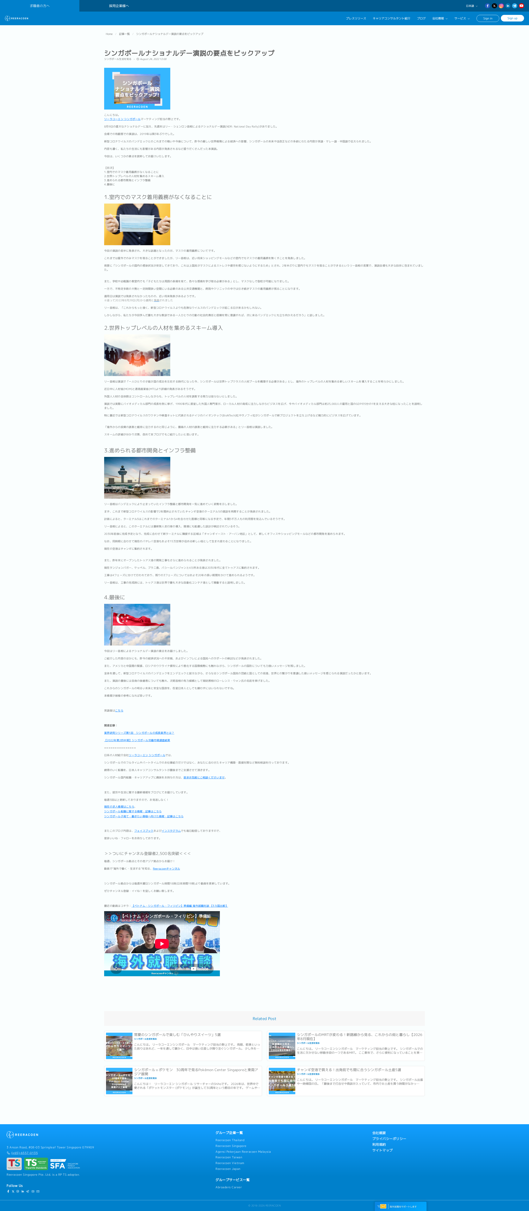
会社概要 (379, 1133)
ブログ (421, 18)
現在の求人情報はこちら (119, 806)
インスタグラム (171, 831)
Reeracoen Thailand (230, 1140)
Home (109, 34)
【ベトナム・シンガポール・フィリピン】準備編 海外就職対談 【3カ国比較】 (180, 906)
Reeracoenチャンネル (166, 868)
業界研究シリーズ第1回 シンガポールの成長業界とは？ (139, 733)
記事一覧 (124, 34)
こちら (119, 710)
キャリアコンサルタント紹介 (391, 18)
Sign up (512, 18)
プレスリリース (356, 18)
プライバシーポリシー (389, 1139)
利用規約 (379, 1144)
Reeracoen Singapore (231, 1146)
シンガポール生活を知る (118, 59)
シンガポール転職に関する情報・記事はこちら (133, 811)
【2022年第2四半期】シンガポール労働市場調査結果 (137, 740)
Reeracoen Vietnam (230, 1163)
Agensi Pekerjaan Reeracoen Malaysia (243, 1152)
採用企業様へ (119, 6)
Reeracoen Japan (228, 1169)
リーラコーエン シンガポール (122, 119)
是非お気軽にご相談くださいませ (204, 777)
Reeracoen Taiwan (229, 1157)
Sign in (487, 18)
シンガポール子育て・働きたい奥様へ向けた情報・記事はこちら (143, 816)
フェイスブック (144, 831)
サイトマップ (382, 1150)
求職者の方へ (40, 6)
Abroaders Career (229, 1187)
